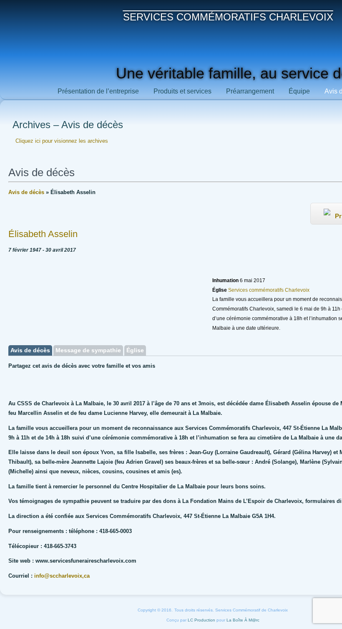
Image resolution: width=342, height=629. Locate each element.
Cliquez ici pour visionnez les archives (61, 141)
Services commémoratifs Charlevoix (228, 17)
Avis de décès (26, 192)
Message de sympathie (88, 350)
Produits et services (182, 91)
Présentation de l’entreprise (98, 91)
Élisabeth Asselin (43, 234)
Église (135, 350)
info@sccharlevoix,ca (62, 576)
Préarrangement (250, 91)
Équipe (299, 91)
